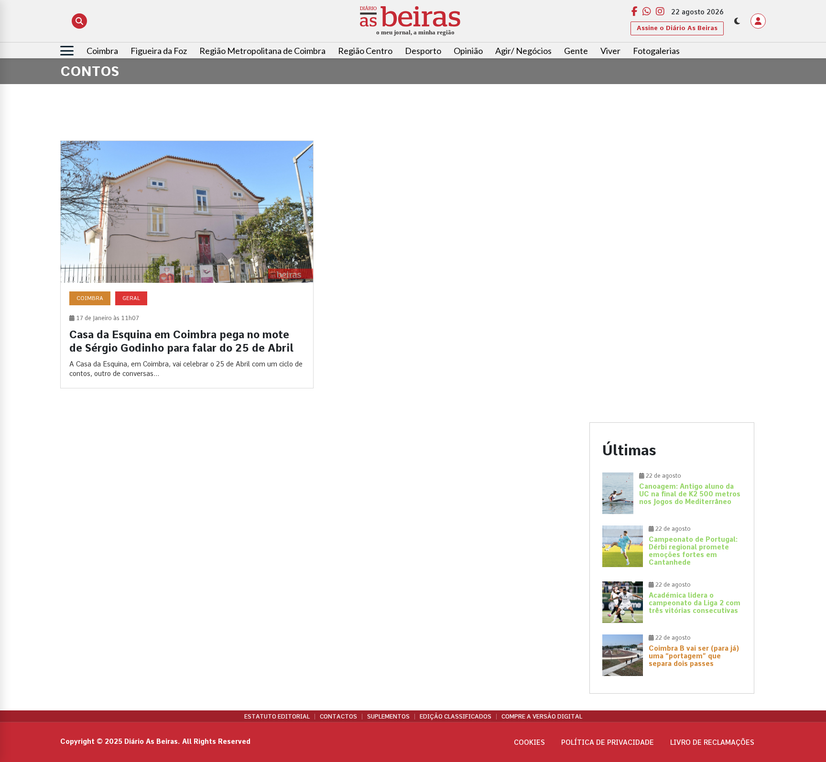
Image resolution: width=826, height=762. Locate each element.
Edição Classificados (455, 716)
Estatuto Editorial (277, 716)
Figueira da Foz (158, 50)
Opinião (468, 50)
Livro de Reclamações (712, 742)
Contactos (338, 716)
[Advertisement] (671, 207)
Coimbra (102, 50)
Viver (610, 50)
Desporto (423, 50)
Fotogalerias (656, 50)
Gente (576, 50)
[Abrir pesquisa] (79, 21)
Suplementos (388, 716)
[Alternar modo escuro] (737, 21)
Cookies (529, 742)
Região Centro (365, 50)
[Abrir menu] (67, 50)
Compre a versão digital (541, 716)
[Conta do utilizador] (758, 21)
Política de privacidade (607, 742)
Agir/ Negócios (523, 50)
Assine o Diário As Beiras (677, 28)
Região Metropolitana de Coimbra (262, 50)
